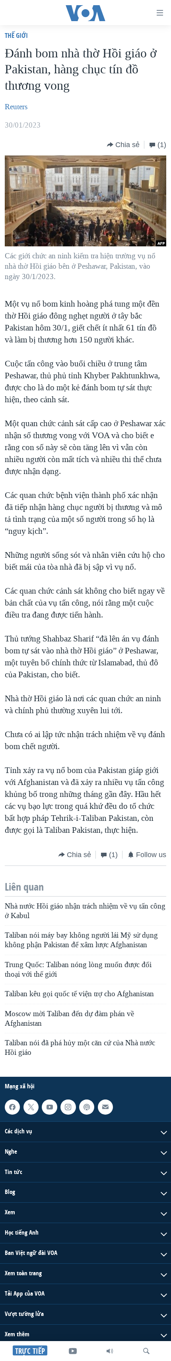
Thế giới (16, 35)
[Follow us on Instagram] (68, 1107)
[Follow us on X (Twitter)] (31, 1107)
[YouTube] (73, 1351)
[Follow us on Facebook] (12, 1107)
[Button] (123, 145)
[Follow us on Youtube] (49, 1107)
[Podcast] (86, 1107)
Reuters (16, 107)
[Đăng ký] (105, 1107)
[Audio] (110, 1351)
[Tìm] (146, 1351)
